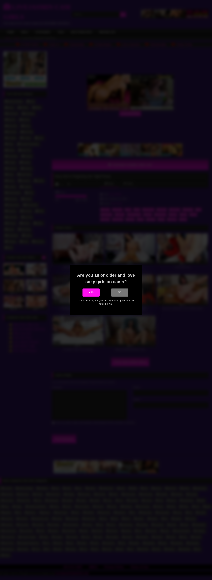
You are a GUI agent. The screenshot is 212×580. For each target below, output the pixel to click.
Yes (91, 292)
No (119, 292)
